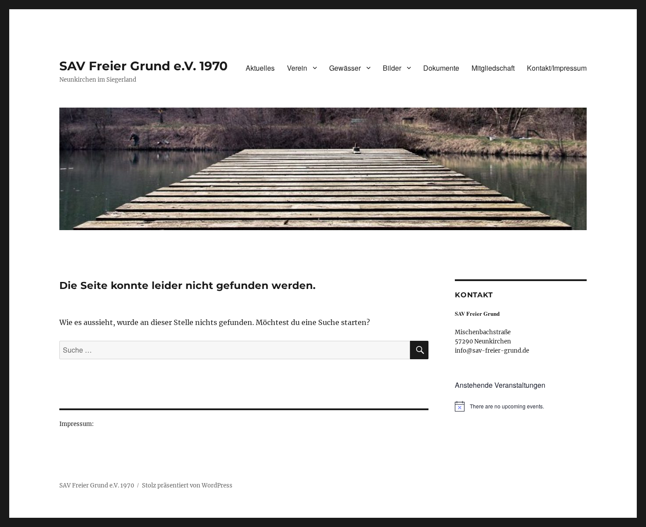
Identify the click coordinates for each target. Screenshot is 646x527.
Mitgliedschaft (493, 68)
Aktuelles (260, 68)
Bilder (392, 68)
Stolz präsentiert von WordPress (187, 485)
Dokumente (441, 68)
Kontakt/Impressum (557, 68)
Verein (297, 68)
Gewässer (345, 68)
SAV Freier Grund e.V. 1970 (143, 65)
